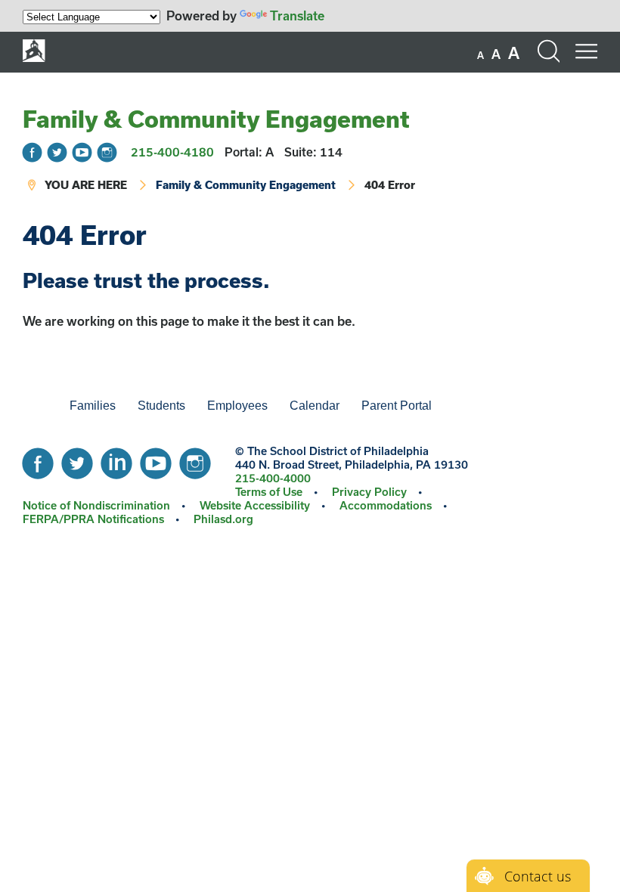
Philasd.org (223, 519)
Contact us (537, 876)
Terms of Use (268, 491)
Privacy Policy (369, 491)
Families (93, 405)
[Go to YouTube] (82, 152)
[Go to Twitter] (57, 152)
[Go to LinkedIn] (116, 459)
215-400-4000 (273, 478)
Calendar (314, 405)
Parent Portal (396, 405)
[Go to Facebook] (32, 152)
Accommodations (385, 505)
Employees (237, 405)
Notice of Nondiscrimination (96, 505)
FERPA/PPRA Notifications (93, 519)
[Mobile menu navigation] (586, 51)
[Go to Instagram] (107, 152)
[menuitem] (34, 406)
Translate (297, 15)
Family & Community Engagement (216, 118)
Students (161, 405)
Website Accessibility (255, 505)
